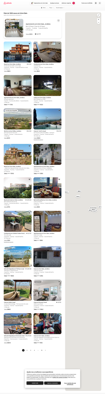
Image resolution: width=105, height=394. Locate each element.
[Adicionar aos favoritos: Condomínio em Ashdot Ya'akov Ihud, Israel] (29, 213)
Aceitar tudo (35, 383)
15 (41, 350)
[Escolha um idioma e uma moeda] (95, 3)
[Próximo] (45, 350)
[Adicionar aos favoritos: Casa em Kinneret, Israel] (59, 281)
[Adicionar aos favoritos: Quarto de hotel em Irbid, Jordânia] (29, 179)
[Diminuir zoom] (98, 22)
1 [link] (23, 350)
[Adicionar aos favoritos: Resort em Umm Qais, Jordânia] (29, 43)
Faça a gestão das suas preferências (70, 383)
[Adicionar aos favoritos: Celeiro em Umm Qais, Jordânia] (59, 77)
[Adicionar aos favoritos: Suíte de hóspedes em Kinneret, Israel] (29, 315)
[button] (29, 34)
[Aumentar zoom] (98, 19)
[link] (19, 350)
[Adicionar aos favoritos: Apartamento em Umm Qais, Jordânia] (29, 77)
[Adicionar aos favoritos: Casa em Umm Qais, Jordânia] (59, 248)
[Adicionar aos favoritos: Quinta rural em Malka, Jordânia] (29, 110)
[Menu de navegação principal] (99, 3)
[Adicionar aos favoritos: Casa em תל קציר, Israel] (59, 110)
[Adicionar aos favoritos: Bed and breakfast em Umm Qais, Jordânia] (59, 179)
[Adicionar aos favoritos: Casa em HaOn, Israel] (29, 281)
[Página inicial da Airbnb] (8, 3)
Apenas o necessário (52, 383)
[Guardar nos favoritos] (58, 20)
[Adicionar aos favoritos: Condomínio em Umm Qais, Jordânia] (59, 43)
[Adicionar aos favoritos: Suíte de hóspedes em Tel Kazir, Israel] (29, 248)
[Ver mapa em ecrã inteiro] (98, 15)
